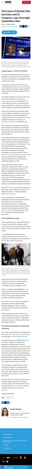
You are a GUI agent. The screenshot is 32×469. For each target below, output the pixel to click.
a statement (20, 87)
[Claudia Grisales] (5, 411)
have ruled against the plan (19, 336)
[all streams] (30, 467)
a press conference (17, 386)
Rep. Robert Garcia (7, 301)
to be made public (14, 334)
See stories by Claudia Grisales (19, 417)
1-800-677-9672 (7, 448)
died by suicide (11, 187)
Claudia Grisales (10, 24)
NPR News (9, 397)
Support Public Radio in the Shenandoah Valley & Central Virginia (15, 441)
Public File (5, 445)
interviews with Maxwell (9, 122)
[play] (2, 467)
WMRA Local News (7, 437)
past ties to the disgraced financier (15, 154)
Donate (27, 2)
